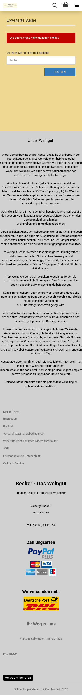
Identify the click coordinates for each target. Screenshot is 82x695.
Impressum (10, 418)
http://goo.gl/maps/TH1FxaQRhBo (41, 638)
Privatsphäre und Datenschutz (21, 456)
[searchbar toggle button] (54, 5)
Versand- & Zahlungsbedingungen (24, 433)
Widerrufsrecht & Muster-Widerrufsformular (30, 441)
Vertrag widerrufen (18, 677)
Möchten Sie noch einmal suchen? (28, 52)
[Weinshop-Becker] (8, 5)
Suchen (60, 71)
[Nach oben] (70, 688)
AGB (6, 448)
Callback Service (13, 463)
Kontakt (8, 426)
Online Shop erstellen (27, 689)
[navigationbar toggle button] (76, 5)
